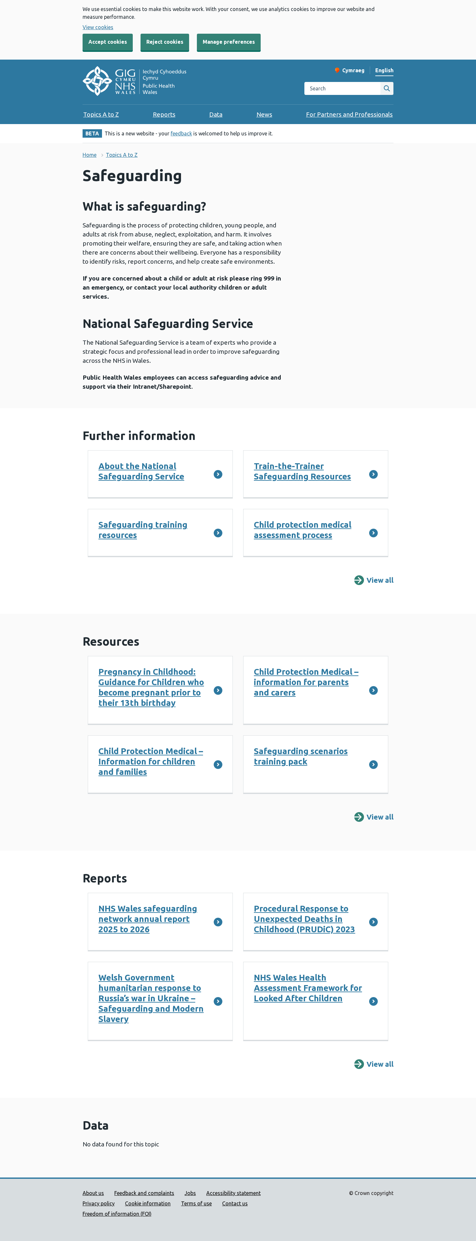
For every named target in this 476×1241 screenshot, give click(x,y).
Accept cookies (107, 42)
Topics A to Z (101, 114)
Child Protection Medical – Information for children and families (150, 761)
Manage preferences (229, 42)
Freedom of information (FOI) (117, 1214)
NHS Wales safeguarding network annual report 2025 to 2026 (147, 919)
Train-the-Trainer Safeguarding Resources (302, 471)
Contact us (235, 1203)
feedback (181, 133)
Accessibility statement (233, 1193)
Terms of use (196, 1203)
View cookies (98, 27)
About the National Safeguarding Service (141, 471)
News (264, 114)
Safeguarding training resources (142, 530)
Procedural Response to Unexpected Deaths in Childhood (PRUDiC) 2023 (304, 919)
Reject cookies (164, 42)
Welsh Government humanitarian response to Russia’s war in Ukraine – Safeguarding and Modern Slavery (151, 998)
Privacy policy (99, 1203)
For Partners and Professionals (349, 114)
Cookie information (148, 1203)
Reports (164, 114)
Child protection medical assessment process (302, 530)
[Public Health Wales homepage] (134, 82)
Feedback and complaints (144, 1193)
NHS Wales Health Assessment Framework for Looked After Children (308, 988)
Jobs (190, 1193)
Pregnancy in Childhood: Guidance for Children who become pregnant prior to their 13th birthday (151, 687)
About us (93, 1193)
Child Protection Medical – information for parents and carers (306, 682)
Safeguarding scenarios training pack (301, 756)
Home (89, 155)
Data (215, 114)
